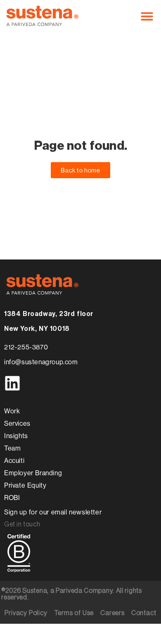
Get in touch (22, 524)
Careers (112, 613)
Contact (143, 613)
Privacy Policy (26, 613)
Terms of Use (74, 613)
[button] (147, 16)
